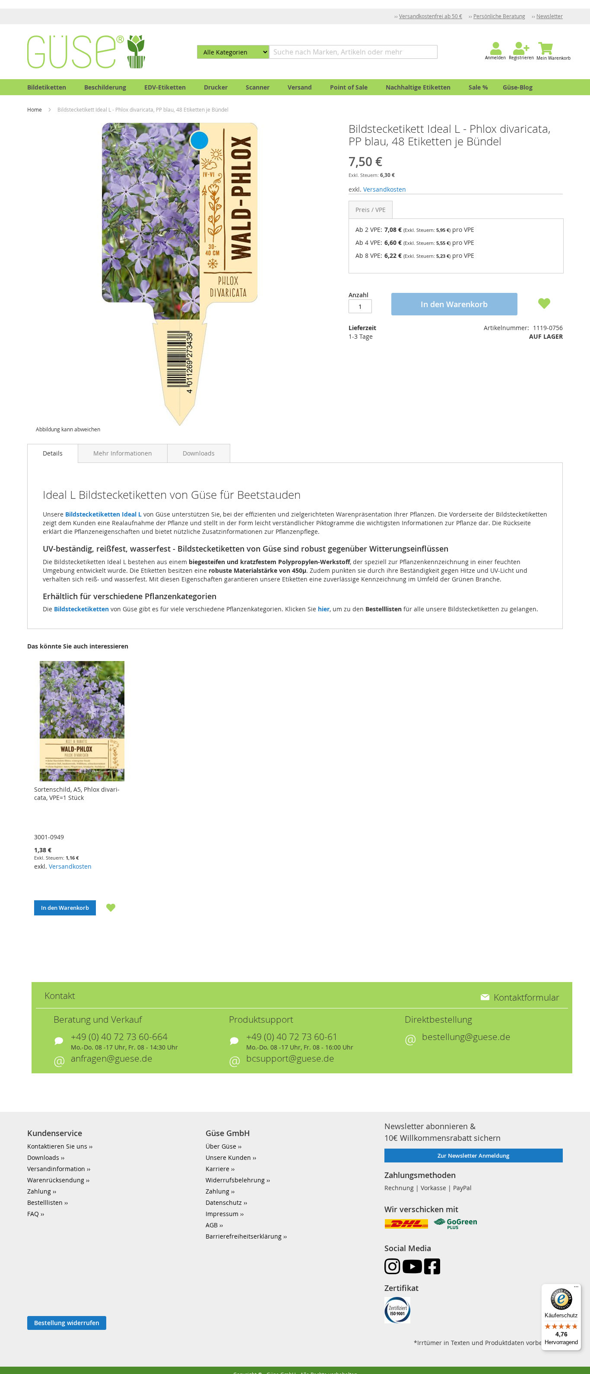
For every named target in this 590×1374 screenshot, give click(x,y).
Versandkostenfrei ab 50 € (430, 16)
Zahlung (39, 1191)
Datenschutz (224, 1202)
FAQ (33, 1214)
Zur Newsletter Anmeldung (473, 1155)
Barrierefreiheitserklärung (244, 1236)
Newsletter (549, 16)
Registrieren (521, 58)
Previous (16, 799)
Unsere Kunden (228, 1157)
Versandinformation (56, 1169)
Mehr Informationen (122, 453)
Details (53, 453)
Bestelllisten (45, 1202)
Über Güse (221, 1146)
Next (574, 799)
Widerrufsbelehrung (235, 1180)
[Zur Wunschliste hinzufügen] (106, 908)
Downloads (199, 453)
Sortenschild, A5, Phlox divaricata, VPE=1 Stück (77, 793)
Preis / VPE (370, 209)
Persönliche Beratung (499, 16)
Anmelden (495, 58)
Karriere (217, 1169)
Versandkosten (384, 189)
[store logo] (86, 51)
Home (35, 109)
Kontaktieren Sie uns (57, 1146)
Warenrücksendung (55, 1180)
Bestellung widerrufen (66, 1323)
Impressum (222, 1214)
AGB (212, 1225)
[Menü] (576, 1289)
